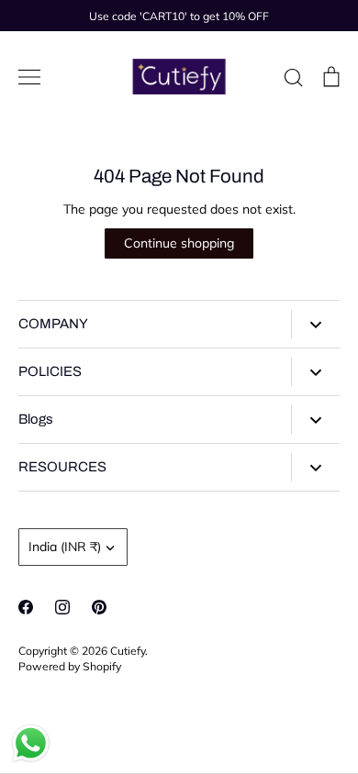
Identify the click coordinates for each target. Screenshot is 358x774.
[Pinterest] (99, 607)
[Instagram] (62, 607)
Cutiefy (127, 651)
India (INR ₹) (64, 546)
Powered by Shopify (69, 666)
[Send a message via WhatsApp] (30, 743)
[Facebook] (25, 607)
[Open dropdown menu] (315, 324)
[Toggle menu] (29, 77)
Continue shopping (179, 243)
